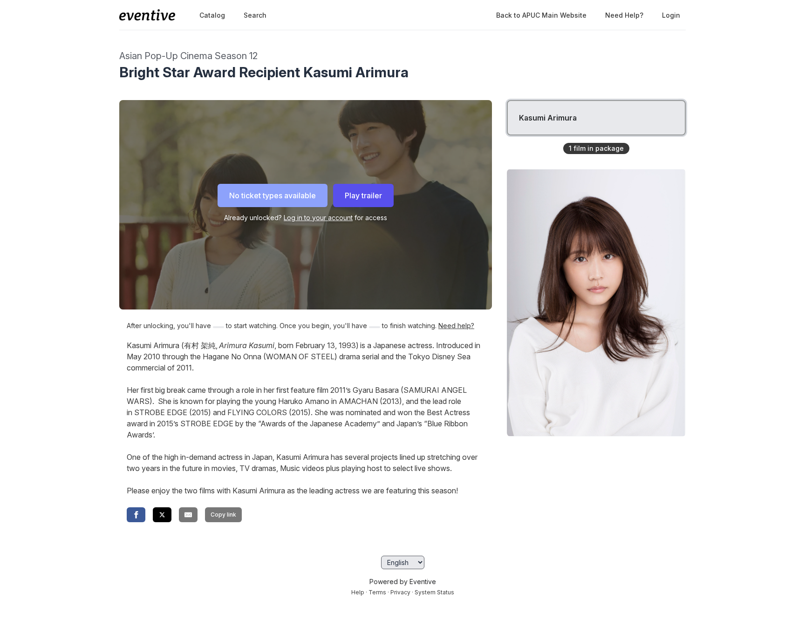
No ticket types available (272, 195)
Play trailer (363, 195)
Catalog (212, 15)
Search (255, 15)
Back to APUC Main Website (541, 15)
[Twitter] (162, 514)
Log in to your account (318, 218)
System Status (434, 592)
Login (671, 15)
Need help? (624, 15)
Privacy (400, 592)
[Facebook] (136, 514)
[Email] (188, 514)
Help (357, 592)
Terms (377, 592)
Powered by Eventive (402, 581)
